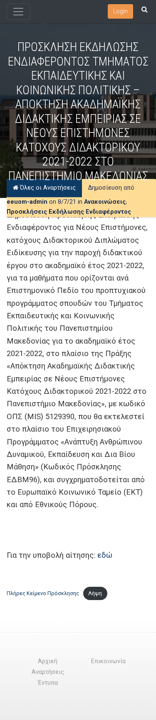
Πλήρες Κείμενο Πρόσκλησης (43, 593)
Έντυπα (48, 682)
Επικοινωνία (108, 661)
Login (120, 11)
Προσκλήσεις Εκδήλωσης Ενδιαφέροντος (69, 211)
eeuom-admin (27, 202)
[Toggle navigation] (18, 11)
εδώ (104, 555)
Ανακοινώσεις (105, 202)
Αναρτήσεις (48, 672)
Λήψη (95, 593)
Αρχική (47, 661)
